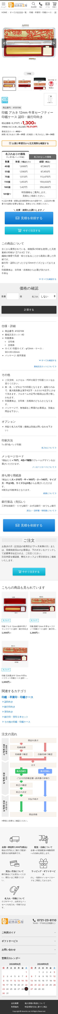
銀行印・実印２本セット (16, 716)
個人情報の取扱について (35, 1003)
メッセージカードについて (43, 467)
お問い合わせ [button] (9, 949)
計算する (29, 309)
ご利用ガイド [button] (9, 932)
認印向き (8, 701)
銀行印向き (9, 706)
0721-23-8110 (46, 920)
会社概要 (15, 1003)
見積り (54, 7)
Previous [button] (4, 43)
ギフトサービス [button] (10, 941)
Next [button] (54, 43)
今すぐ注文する (31, 230)
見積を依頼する (32, 218)
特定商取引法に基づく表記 (36, 1007)
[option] (29, 42)
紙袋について (48, 493)
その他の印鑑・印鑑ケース (17, 721)
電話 (40, 7)
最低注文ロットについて (44, 366)
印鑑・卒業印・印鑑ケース (17, 697)
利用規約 (15, 1007)
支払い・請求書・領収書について (40, 510)
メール (47, 7)
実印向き (8, 711)
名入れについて (47, 448)
